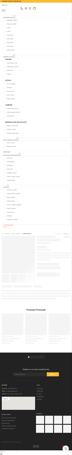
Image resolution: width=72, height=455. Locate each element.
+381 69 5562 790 (12, 388)
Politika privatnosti (8, 420)
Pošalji (51, 374)
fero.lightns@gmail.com (12, 391)
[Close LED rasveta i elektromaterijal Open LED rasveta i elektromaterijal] (19, 154)
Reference (40, 396)
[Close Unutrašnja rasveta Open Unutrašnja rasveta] (14, 16)
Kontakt (39, 399)
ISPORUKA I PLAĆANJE (8, 428)
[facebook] (34, 446)
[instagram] (37, 446)
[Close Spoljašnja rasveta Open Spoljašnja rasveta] (14, 56)
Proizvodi (40, 391)
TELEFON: (4, 388)
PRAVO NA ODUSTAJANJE (9, 426)
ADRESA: (4, 394)
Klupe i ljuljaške (16, 233)
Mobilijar (7, 233)
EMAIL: (4, 391)
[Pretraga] (1, 454)
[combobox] (8, 451)
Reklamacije (6, 423)
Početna (39, 388)
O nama (39, 394)
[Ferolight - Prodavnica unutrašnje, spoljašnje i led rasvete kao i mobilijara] (9, 8)
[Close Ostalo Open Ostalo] (8, 186)
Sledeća (65, 233)
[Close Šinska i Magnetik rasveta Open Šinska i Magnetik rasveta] (17, 139)
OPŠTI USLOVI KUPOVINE (9, 418)
